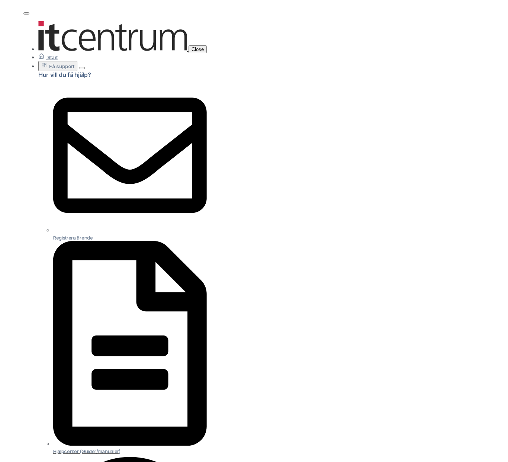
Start (52, 57)
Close (198, 49)
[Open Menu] (26, 13)
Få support (61, 66)
